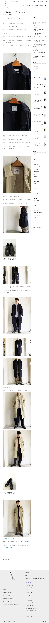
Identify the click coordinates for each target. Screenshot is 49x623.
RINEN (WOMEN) (37, 193)
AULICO (35, 157)
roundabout (36, 195)
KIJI (34, 174)
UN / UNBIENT (37, 215)
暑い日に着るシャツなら (39, 29)
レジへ (28, 597)
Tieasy (35, 203)
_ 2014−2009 (35, 68)
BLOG (23, 5)
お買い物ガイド (30, 605)
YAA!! (35, 205)
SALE (32, 5)
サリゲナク (36, 169)
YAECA (10, 14)
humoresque (36, 171)
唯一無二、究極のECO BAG (39, 49)
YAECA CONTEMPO (38, 212)
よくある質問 (29, 600)
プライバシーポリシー (31, 610)
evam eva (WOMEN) (38, 166)
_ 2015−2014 (35, 66)
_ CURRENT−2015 (36, 65)
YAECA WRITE (36, 210)
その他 (35, 220)
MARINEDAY (36, 181)
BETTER (35, 159)
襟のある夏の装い (37, 36)
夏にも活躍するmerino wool (39, 25)
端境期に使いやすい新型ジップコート (15, 12)
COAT (13, 552)
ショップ (28, 595)
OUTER (7, 552)
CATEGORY (28, 5)
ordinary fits (36, 186)
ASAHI (35, 154)
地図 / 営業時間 (40, 1)
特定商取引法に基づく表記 (31, 608)
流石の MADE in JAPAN (38, 56)
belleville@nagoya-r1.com (32, 587)
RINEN (35, 191)
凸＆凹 (35, 217)
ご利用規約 (29, 613)
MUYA (35, 183)
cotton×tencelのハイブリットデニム (24, 561)
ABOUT (34, 1)
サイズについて (30, 602)
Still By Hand (36, 200)
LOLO (35, 178)
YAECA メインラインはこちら (9, 538)
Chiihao (35, 161)
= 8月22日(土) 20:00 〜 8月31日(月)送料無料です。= (11, 1)
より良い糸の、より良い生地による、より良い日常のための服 (39, 45)
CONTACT (46, 1)
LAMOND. (36, 176)
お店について (29, 592)
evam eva (36, 164)
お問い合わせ (29, 616)
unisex (10, 552)
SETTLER (35, 198)
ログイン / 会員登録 (39, 5)
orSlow (35, 188)
